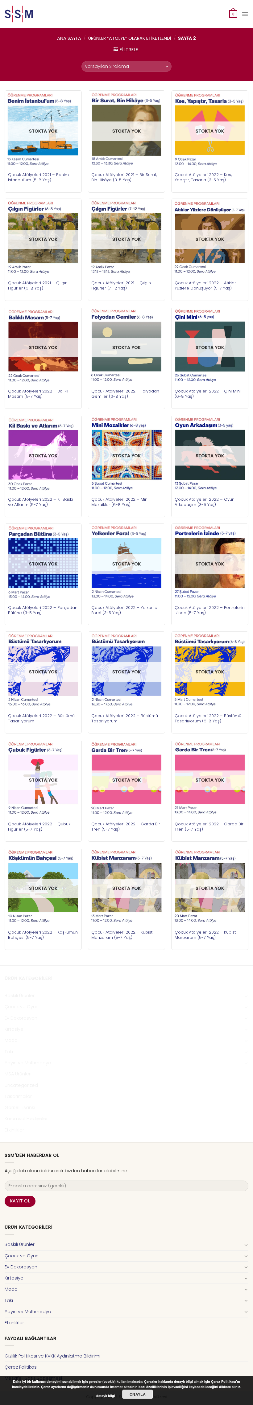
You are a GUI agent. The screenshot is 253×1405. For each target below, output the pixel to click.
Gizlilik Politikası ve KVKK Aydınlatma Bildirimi (52, 1356)
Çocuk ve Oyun (22, 1007)
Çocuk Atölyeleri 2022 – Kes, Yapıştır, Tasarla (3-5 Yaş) (203, 177)
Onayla (138, 1394)
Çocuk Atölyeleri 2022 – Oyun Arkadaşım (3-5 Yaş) (204, 502)
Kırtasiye (14, 1029)
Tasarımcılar (18, 1096)
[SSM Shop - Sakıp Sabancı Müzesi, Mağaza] (30, 14)
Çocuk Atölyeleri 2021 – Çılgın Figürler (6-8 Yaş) (38, 285)
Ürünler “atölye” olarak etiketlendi (129, 38)
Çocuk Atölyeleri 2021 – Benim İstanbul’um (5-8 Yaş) (38, 177)
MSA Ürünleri (18, 1074)
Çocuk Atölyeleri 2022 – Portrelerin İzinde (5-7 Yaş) (210, 610)
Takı (9, 1052)
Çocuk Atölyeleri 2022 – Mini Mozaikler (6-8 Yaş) (119, 502)
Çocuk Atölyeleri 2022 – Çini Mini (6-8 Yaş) (208, 393)
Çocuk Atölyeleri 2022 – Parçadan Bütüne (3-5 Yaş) (42, 610)
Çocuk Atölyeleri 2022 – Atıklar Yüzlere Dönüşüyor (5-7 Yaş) (205, 285)
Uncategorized (21, 1085)
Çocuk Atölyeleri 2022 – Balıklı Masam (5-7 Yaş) (38, 393)
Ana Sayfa (69, 38)
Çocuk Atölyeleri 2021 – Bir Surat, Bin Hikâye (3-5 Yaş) (124, 177)
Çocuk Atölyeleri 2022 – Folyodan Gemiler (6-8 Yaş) (125, 393)
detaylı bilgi (105, 1395)
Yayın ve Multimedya (28, 1063)
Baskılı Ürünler (20, 995)
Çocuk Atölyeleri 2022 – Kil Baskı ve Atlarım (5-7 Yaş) (40, 502)
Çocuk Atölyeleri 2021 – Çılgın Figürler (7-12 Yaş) (121, 285)
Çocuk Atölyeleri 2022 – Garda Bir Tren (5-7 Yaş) (125, 826)
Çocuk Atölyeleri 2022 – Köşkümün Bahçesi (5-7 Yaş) (43, 935)
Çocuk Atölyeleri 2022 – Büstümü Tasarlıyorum (41, 718)
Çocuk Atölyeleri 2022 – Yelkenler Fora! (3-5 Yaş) (125, 610)
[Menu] (245, 14)
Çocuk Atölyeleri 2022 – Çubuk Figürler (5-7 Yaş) (39, 826)
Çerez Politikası (21, 1367)
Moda (11, 1040)
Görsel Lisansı (20, 1107)
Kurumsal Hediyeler (26, 1118)
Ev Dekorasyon (21, 1018)
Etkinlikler (14, 1130)
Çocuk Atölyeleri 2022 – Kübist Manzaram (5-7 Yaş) (121, 935)
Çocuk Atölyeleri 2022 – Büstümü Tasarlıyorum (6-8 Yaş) (208, 718)
